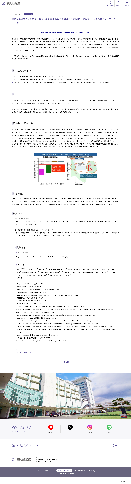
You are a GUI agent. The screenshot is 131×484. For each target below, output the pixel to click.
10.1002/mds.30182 (22, 352)
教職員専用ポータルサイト (83, 470)
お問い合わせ (49, 470)
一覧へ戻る (65, 362)
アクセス (39, 470)
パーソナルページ (63, 470)
